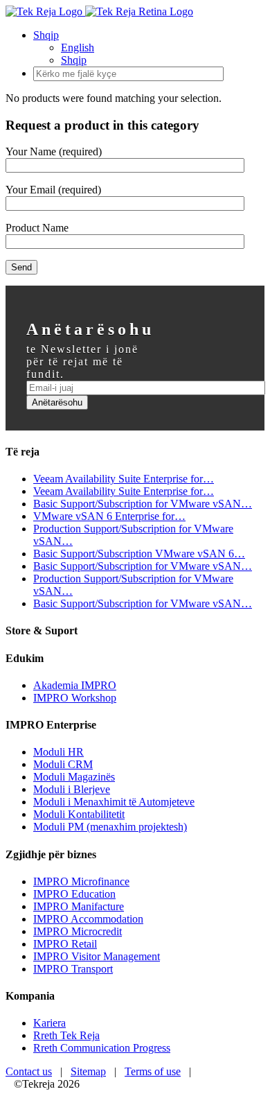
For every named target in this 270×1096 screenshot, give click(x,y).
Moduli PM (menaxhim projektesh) (110, 827)
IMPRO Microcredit (77, 931)
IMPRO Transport (73, 969)
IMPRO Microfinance (81, 881)
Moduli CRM (63, 764)
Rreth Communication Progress (101, 1048)
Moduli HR (58, 752)
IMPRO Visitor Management (96, 956)
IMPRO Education (74, 894)
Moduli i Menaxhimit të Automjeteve (114, 802)
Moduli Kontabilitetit (79, 814)
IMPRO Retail (65, 944)
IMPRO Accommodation (88, 919)
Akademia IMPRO (74, 685)
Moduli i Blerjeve (71, 789)
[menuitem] (148, 48)
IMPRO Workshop (74, 698)
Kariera (49, 1023)
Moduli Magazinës (74, 777)
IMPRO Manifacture (78, 906)
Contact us (29, 1071)
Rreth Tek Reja (66, 1035)
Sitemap (88, 1071)
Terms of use (153, 1071)
